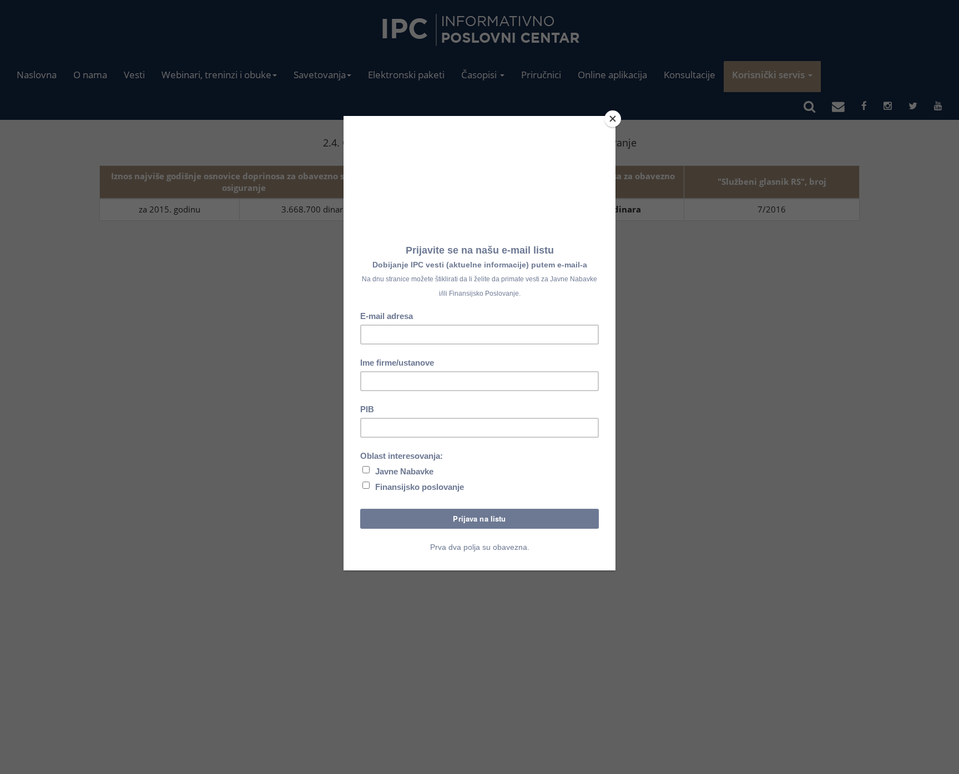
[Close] (612, 118)
